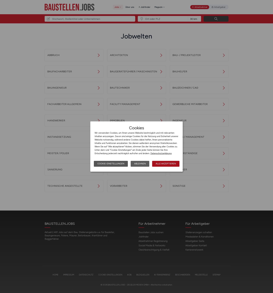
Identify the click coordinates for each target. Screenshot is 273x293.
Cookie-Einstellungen (110, 163)
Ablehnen (140, 163)
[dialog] (136, 146)
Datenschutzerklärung (161, 153)
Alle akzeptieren (166, 163)
